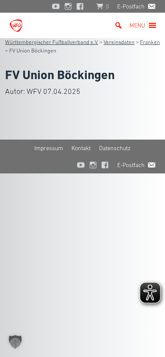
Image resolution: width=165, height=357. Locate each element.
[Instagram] (68, 6)
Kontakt (81, 148)
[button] (137, 25)
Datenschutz (115, 148)
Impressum (48, 148)
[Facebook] (82, 6)
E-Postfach (131, 6)
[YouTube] (55, 6)
